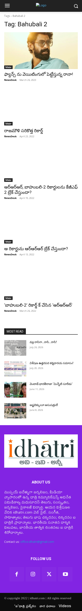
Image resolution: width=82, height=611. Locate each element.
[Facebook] (17, 574)
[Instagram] (33, 574)
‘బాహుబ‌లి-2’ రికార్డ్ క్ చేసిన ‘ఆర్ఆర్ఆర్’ (38, 305)
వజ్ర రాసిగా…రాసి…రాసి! (43, 342)
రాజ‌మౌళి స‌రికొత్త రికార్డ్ (23, 130)
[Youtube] (65, 574)
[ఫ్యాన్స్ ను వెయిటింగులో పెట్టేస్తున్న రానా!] (41, 50)
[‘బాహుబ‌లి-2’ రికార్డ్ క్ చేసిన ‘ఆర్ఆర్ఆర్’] (41, 281)
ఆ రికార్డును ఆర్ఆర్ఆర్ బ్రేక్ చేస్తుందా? (36, 248)
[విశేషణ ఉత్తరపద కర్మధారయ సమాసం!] (15, 369)
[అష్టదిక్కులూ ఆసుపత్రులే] (15, 411)
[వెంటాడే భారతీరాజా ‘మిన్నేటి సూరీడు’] (15, 390)
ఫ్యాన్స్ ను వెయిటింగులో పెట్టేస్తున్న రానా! (39, 74)
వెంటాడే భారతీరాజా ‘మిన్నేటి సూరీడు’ (51, 384)
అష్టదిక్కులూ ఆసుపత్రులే (44, 405)
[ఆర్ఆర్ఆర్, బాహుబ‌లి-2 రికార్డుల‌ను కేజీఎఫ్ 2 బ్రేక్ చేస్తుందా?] (41, 163)
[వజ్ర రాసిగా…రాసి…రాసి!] (15, 348)
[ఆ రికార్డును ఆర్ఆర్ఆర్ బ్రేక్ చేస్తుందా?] (41, 225)
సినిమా (8, 67)
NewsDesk (10, 79)
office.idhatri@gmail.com (37, 542)
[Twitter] (49, 574)
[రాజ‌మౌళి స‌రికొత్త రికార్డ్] (41, 107)
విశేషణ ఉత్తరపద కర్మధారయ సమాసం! (51, 363)
